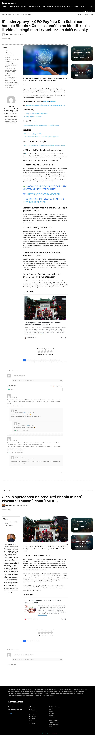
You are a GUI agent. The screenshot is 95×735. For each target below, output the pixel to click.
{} (32, 380)
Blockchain (4, 14)
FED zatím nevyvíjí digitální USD (10, 74)
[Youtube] (92, 11)
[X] (89, 11)
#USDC (43, 186)
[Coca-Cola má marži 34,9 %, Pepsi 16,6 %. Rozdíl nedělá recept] (82, 71)
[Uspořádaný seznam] (22, 380)
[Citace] (26, 380)
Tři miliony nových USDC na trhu (11, 65)
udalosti (60, 361)
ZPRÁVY (64, 361)
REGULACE (54, 361)
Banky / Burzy (9, 55)
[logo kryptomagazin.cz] (9, 3)
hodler (40, 361)
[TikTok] (87, 11)
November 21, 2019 (34, 202)
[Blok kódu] (28, 380)
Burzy (22, 14)
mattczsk (25, 412)
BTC (40, 359)
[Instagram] (83, 11)
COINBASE (48, 359)
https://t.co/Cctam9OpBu (43, 194)
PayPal (49, 361)
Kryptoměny (28, 14)
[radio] (39, 351)
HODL (36, 361)
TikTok (33, 718)
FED (33, 361)
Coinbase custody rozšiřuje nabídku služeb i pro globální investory (11, 70)
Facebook (33, 712)
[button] (91, 7)
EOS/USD (46, 101)
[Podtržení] (18, 380)
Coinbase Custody (55, 359)
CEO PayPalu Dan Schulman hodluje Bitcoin (11, 62)
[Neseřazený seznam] (24, 380)
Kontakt (10, 713)
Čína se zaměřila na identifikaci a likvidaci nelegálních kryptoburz (10, 79)
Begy (27, 425)
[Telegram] (85, 11)
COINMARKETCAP (27, 361)
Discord (33, 709)
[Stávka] (20, 380)
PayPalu (27, 154)
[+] (34, 380)
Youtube (33, 723)
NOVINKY (45, 361)
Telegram (33, 716)
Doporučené (11, 14)
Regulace (8, 57)
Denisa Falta (9, 34)
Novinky (17, 14)
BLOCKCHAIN (34, 359)
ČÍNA (43, 359)
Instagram (33, 714)
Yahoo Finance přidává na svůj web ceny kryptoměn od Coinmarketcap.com (12, 84)
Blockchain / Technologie (12, 59)
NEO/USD (53, 101)
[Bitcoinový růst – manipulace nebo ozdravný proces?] (82, 53)
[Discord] (78, 11)
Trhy (7, 50)
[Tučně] (13, 380)
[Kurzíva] (15, 380)
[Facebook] (80, 11)
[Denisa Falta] (4, 34)
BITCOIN (28, 359)
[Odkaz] (30, 380)
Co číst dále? (10, 87)
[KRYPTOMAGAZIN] (15, 701)
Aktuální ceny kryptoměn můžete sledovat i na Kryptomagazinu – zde (45, 105)
